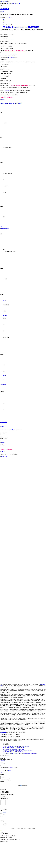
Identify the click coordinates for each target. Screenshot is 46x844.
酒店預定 (4, 375)
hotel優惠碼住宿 (3, 422)
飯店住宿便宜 (3, 732)
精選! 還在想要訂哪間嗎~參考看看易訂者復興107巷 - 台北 (14, 751)
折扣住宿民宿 (3, 384)
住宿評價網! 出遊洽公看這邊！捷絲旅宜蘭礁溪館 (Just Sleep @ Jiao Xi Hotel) (17, 750)
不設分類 (9, 17)
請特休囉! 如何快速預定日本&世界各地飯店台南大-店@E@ (14, 747)
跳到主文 (2, 11)
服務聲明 (33, 828)
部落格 (4, 20)
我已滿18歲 (3, 841)
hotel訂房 (2, 442)
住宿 (12, 429)
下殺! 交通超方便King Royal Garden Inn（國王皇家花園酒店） (21, 27)
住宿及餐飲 (5, 315)
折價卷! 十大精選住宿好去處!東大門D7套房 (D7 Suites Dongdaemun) (16, 746)
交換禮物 (4, 300)
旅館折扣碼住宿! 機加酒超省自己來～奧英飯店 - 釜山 (13, 749)
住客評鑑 (2, 426)
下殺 (1, 226)
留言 (12, 767)
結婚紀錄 (9, 770)
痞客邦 (9, 767)
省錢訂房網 (4, 9)
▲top (1, 772)
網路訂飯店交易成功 (4, 228)
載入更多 (2, 774)
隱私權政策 (29, 828)
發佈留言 (2, 781)
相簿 (3, 19)
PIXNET (14, 828)
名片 (3, 22)
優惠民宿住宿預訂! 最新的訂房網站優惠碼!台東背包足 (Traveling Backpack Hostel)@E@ (20, 753)
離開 (6, 841)
